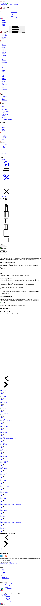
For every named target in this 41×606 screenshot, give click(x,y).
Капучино (3, 66)
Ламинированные (4, 96)
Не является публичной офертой (13, 4)
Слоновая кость (4, 85)
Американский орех (4, 89)
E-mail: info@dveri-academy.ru (4, 594)
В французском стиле (5, 50)
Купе (2, 123)
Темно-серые (3, 80)
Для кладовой (4, 148)
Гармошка (3, 127)
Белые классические (4, 61)
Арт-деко (3, 44)
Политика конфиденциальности (4, 4)
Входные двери (4, 196)
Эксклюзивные (4, 49)
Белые (3, 59)
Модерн (3, 46)
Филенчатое (3, 116)
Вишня (3, 88)
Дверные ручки (4, 580)
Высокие (3, 105)
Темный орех (4, 79)
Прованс (3, 54)
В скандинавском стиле (5, 51)
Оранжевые (3, 70)
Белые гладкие (4, 60)
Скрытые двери (4, 576)
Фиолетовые (3, 78)
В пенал (3, 124)
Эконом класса (4, 153)
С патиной (3, 112)
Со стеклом (3, 115)
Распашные (3, 130)
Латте (2, 74)
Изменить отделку (3, 245)
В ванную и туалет (4, 144)
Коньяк (3, 76)
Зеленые (3, 69)
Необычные (3, 47)
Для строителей (4, 137)
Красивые (3, 53)
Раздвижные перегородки (5, 578)
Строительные (4, 138)
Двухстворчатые (4, 126)
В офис (3, 146)
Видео (3, 570)
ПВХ (2, 98)
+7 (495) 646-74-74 (2, 3)
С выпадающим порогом (5, 111)
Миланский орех (4, 90)
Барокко (3, 43)
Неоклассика (3, 48)
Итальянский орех (4, 84)
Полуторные (3, 129)
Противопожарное (4, 109)
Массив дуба (3, 97)
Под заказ (3, 159)
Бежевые (3, 63)
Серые (3, 64)
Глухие (3, 106)
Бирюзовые (3, 73)
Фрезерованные (4, 117)
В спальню (3, 147)
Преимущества (4, 571)
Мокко (3, 75)
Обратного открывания (5, 128)
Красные (3, 71)
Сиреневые (3, 81)
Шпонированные (4, 100)
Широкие (3, 118)
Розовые (3, 72)
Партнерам (3, 569)
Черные (3, 86)
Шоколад (3, 83)
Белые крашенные (4, 62)
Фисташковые (4, 77)
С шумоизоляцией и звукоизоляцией (7, 113)
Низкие (3, 108)
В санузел (3, 143)
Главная (3, 195)
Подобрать (1, 393)
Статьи (3, 573)
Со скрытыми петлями (5, 114)
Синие (3, 68)
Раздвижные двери (4, 577)
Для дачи (3, 139)
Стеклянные (3, 99)
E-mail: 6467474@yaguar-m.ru (25, 5)
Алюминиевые (4, 95)
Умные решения (4, 579)
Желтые (3, 67)
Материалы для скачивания (4, 591)
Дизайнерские (4, 45)
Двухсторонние (4, 125)
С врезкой (3, 110)
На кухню (3, 149)
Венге (3, 65)
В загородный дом (4, 136)
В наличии (3, 158)
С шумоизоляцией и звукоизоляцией (7, 119)
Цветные (3, 91)
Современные (4, 55)
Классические (4, 52)
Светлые (3, 87)
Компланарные (4, 107)
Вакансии (3, 572)
